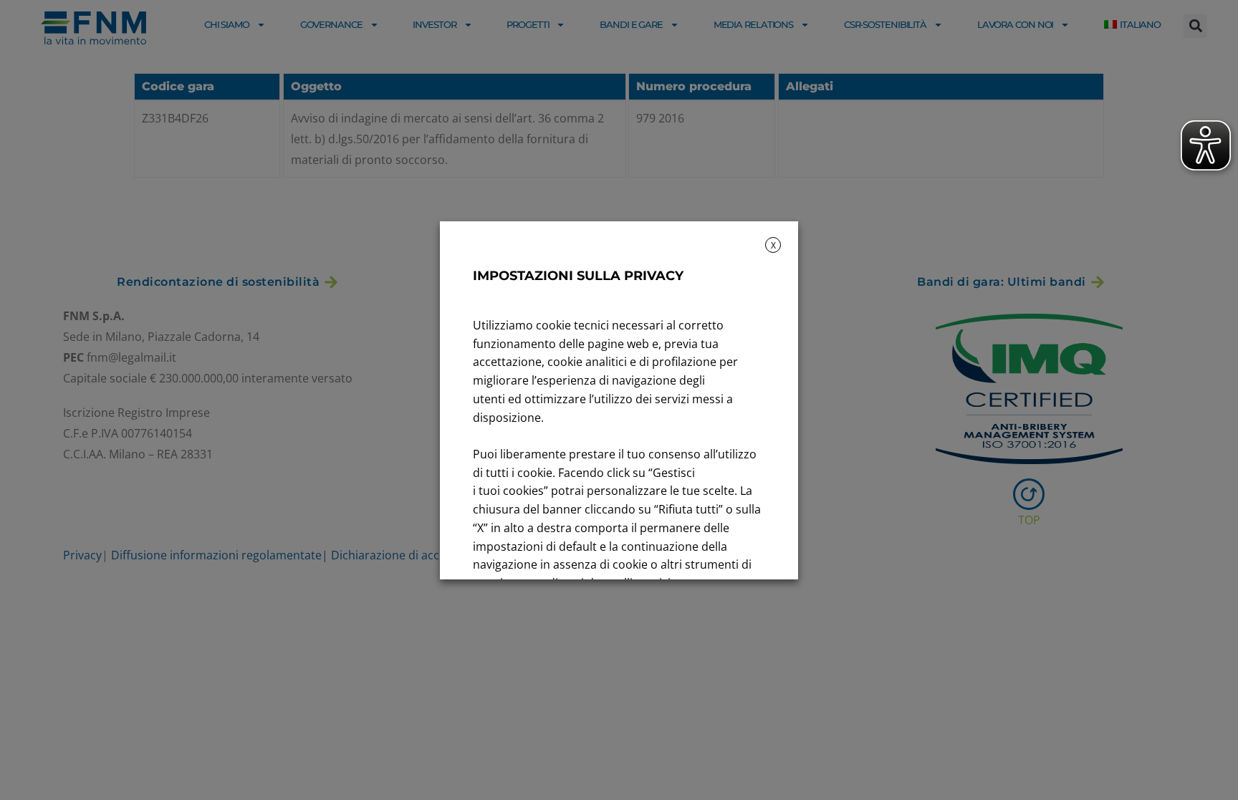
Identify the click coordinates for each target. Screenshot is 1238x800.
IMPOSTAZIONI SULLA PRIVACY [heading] (578, 276)
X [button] (773, 245)
